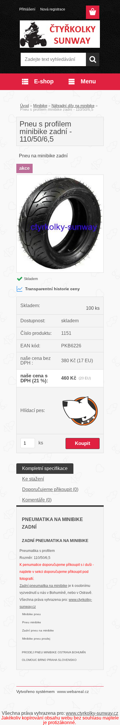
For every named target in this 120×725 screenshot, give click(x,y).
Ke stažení (33, 478)
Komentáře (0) (37, 499)
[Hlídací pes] (80, 410)
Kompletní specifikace (45, 468)
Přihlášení (27, 9)
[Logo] (60, 34)
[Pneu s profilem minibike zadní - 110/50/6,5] (60, 177)
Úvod (24, 105)
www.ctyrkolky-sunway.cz (92, 713)
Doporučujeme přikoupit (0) (50, 489)
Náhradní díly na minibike (73, 105)
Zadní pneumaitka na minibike (43, 586)
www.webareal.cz (73, 691)
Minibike (40, 105)
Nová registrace (52, 9)
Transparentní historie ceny (52, 288)
